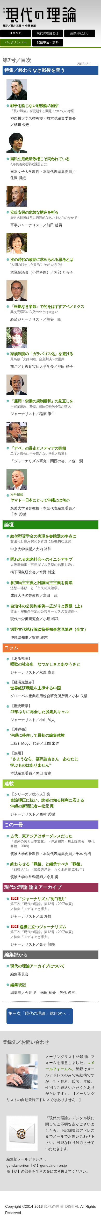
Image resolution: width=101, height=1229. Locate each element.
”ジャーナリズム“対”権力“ (43, 899)
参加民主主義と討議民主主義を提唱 (41, 582)
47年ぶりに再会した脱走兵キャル (39, 711)
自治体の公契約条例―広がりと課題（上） (47, 606)
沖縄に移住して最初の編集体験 (37, 735)
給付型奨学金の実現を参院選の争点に (43, 536)
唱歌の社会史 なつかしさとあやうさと (45, 664)
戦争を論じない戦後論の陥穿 (34, 105)
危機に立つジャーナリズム (43, 927)
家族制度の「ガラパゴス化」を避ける (41, 353)
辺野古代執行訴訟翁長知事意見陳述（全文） (49, 629)
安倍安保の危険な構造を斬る (34, 212)
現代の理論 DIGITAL (61, 1206)
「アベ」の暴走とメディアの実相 (38, 448)
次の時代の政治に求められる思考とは (41, 259)
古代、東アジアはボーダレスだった (41, 836)
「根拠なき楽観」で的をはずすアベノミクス (47, 306)
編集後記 (18, 984)
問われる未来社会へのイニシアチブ (41, 559)
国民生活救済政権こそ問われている (39, 159)
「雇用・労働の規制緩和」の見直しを (41, 401)
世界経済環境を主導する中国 (35, 688)
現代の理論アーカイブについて (37, 966)
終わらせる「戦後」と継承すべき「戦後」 (47, 864)
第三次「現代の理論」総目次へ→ (39, 1013)
